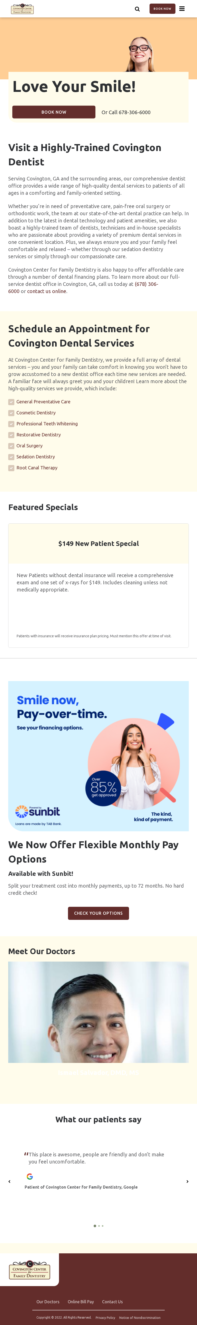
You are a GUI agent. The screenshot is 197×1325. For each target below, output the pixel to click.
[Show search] (137, 9)
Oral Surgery (29, 445)
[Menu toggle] (182, 9)
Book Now (162, 8)
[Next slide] (187, 1181)
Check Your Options (98, 913)
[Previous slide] (9, 1181)
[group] (98, 756)
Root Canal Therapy (36, 467)
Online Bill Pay (81, 1301)
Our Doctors (48, 1301)
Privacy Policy (105, 1317)
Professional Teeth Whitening (47, 423)
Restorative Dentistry (38, 434)
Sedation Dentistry (35, 456)
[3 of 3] (102, 1226)
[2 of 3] (99, 1226)
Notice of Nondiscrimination (140, 1317)
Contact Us (112, 1301)
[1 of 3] (95, 1226)
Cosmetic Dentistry (36, 412)
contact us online (46, 291)
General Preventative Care (43, 401)
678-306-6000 (135, 112)
